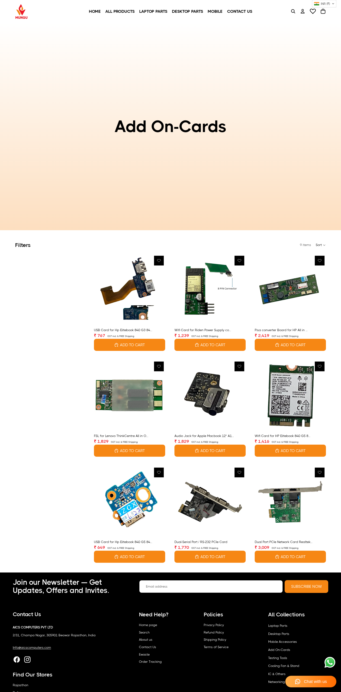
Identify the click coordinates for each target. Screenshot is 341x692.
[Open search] (293, 11)
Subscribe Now (306, 586)
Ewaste (144, 654)
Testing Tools (277, 658)
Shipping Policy (215, 639)
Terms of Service (216, 647)
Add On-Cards (279, 650)
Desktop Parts (278, 634)
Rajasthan (20, 685)
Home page (148, 625)
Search (144, 632)
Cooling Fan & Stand (283, 666)
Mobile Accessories (282, 641)
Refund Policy (214, 632)
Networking (276, 682)
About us (145, 639)
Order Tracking (150, 661)
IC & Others (277, 674)
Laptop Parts (277, 625)
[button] (321, 245)
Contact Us (147, 647)
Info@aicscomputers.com (32, 647)
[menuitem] (95, 11)
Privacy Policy (214, 625)
